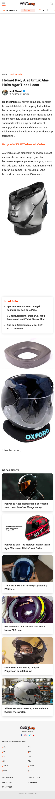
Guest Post (7, 787)
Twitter (29, 739)
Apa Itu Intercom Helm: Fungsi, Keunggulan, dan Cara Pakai (23, 308)
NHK (29, 756)
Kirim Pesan (7, 782)
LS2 (4, 756)
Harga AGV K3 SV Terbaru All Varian (23, 144)
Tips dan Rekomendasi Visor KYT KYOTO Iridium (24, 327)
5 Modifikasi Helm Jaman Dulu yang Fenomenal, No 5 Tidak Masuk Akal (26, 318)
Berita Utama (11, 10)
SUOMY (31, 766)
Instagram (25, 739)
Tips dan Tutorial (11, 450)
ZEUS (30, 770)
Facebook (21, 739)
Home (4, 74)
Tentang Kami (8, 778)
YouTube (33, 739)
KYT (29, 752)
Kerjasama (32, 782)
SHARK (5, 766)
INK (4, 752)
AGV (4, 747)
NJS (4, 761)
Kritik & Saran (34, 778)
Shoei (5, 770)
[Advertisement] (27, 43)
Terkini (45, 10)
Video (29, 10)
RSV (29, 761)
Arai (29, 747)
